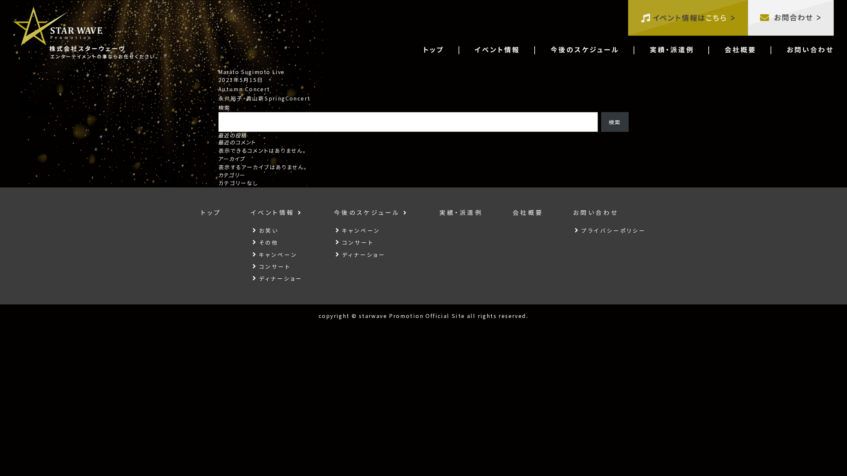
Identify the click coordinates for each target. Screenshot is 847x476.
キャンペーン (278, 254)
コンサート (275, 266)
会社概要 (740, 49)
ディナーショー (281, 278)
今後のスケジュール (585, 49)
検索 (224, 107)
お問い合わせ (810, 49)
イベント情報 (497, 49)
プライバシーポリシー (613, 230)
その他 (269, 242)
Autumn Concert (244, 89)
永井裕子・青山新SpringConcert (264, 98)
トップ (433, 49)
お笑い (269, 230)
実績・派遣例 (672, 49)
